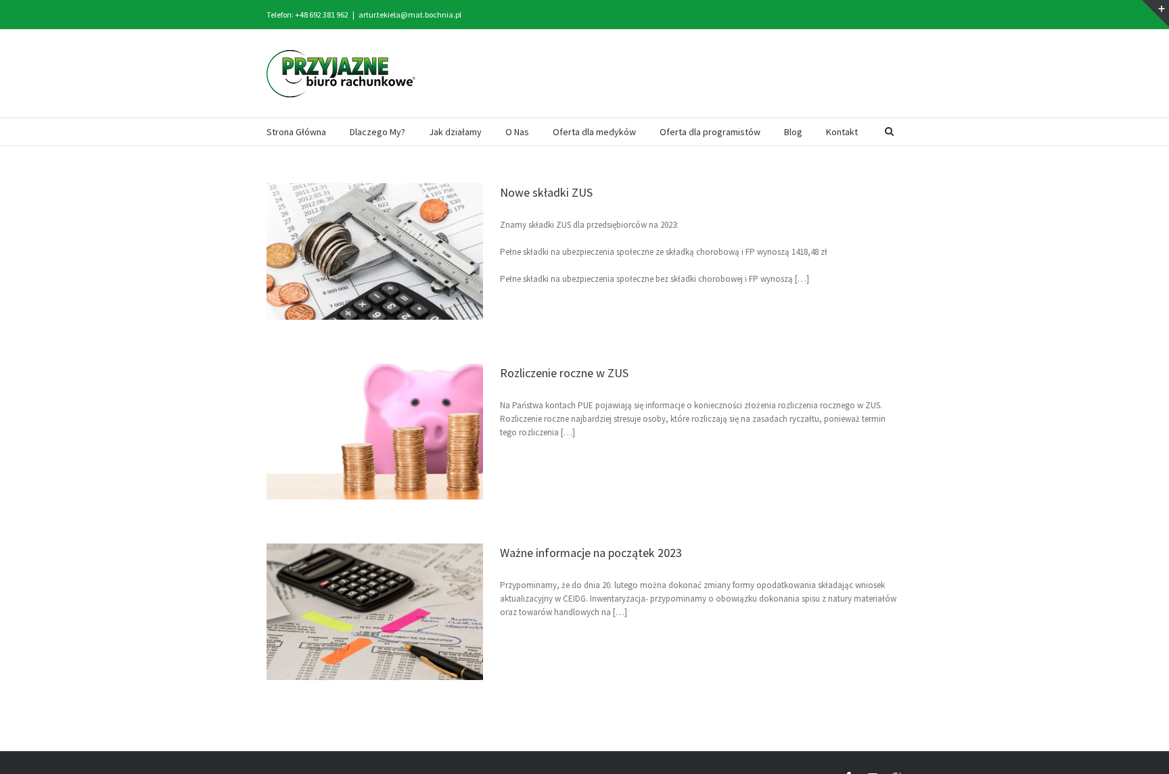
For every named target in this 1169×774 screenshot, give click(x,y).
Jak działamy (455, 132)
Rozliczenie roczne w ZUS (564, 373)
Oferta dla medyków (594, 132)
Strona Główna (296, 132)
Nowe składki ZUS (546, 192)
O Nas (517, 132)
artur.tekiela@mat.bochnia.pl (410, 14)
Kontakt (842, 132)
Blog (793, 132)
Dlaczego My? (377, 132)
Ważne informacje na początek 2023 (591, 552)
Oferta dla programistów (710, 132)
